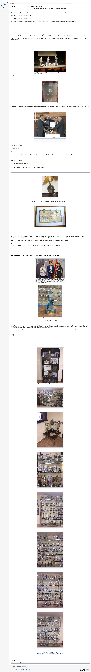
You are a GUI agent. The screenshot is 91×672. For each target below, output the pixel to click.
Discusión (13, 3)
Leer (62, 3)
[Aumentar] (65, 72)
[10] (15, 333)
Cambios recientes (4, 11)
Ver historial (69, 3)
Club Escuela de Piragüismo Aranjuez (25, 662)
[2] (15, 75)
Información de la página (4, 21)
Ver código (65, 3)
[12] (13, 335)
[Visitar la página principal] (4, 4)
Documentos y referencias (3, 12)
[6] (58, 245)
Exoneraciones (34, 669)
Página (11, 3)
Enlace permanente (4, 20)
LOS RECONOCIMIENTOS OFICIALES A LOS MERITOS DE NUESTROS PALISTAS (50, 653)
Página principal (53, 655)
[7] (24, 330)
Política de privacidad (13, 669)
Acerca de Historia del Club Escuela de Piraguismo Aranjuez (24, 669)
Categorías (13, 662)
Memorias (17, 662)
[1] (14, 12)
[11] (15, 334)
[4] (59, 168)
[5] (18, 232)
